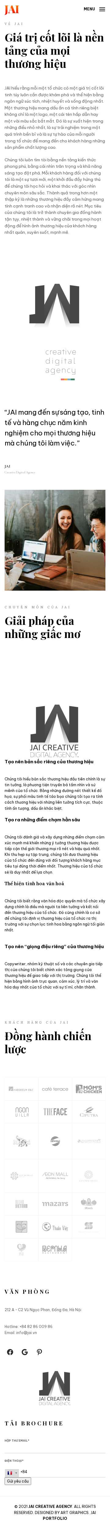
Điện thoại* (14, 1460)
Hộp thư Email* (17, 1440)
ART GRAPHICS (75, 1512)
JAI (7, 88)
